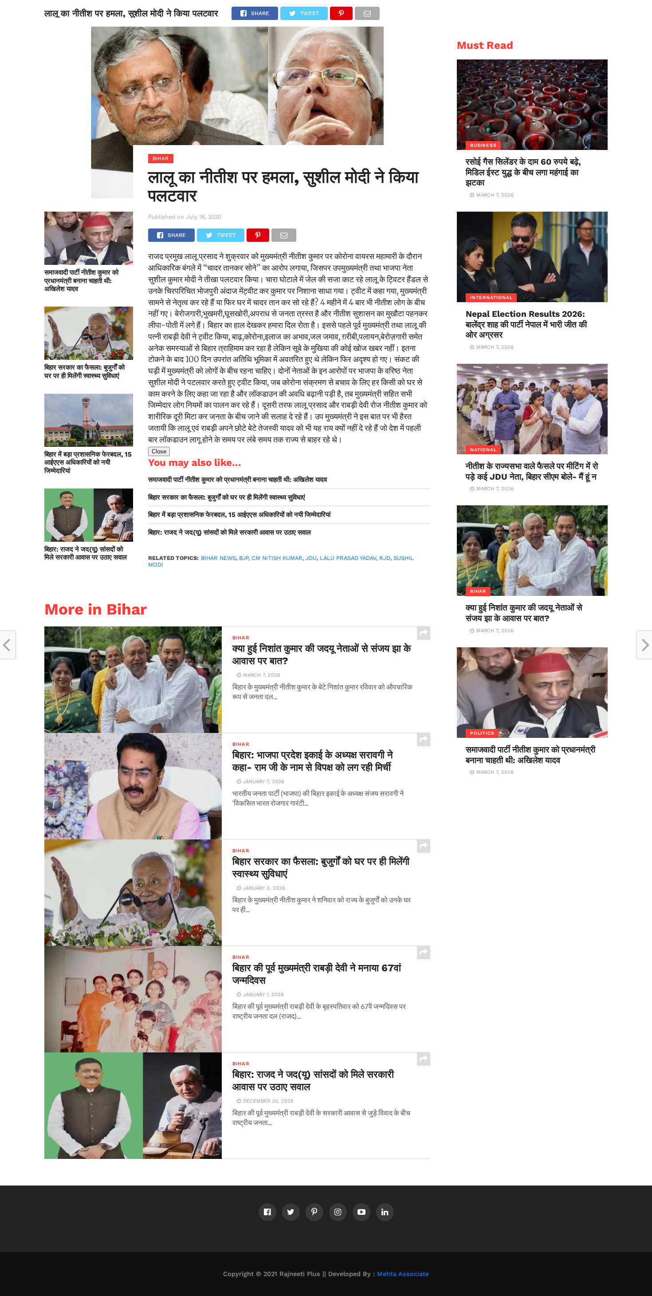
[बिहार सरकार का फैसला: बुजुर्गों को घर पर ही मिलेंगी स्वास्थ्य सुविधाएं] (88, 357)
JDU (311, 558)
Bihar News (218, 558)
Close (159, 451)
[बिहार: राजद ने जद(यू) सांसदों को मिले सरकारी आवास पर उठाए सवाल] (88, 539)
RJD (384, 558)
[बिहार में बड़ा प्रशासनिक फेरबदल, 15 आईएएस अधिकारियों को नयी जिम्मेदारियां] (88, 444)
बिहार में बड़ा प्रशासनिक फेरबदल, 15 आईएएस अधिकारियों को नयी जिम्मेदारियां (88, 462)
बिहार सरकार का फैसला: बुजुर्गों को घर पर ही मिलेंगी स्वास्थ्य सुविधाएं (84, 371)
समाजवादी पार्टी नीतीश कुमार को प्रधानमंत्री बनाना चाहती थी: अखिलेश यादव (81, 280)
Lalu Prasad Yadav (348, 558)
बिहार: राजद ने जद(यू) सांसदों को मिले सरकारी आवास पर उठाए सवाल (85, 553)
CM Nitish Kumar (276, 558)
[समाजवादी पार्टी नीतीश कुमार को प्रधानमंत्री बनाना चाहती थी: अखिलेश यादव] (88, 262)
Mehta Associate (403, 1273)
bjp (243, 558)
